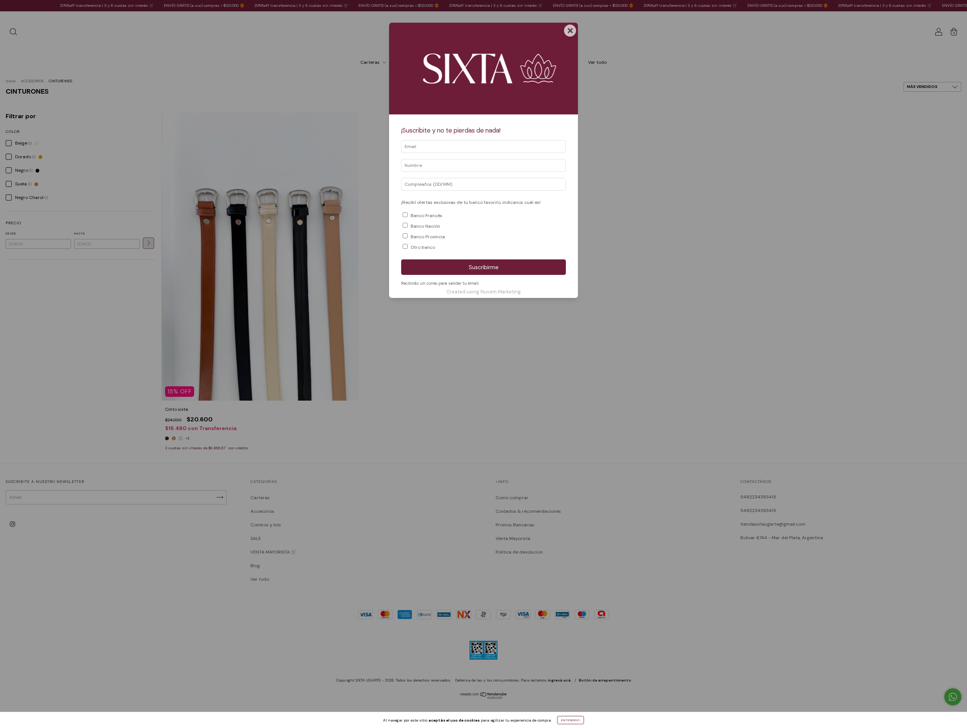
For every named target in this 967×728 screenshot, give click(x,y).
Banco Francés (426, 216)
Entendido (570, 720)
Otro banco (423, 247)
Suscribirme (484, 267)
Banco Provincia (428, 237)
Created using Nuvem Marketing (483, 291)
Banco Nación (425, 226)
